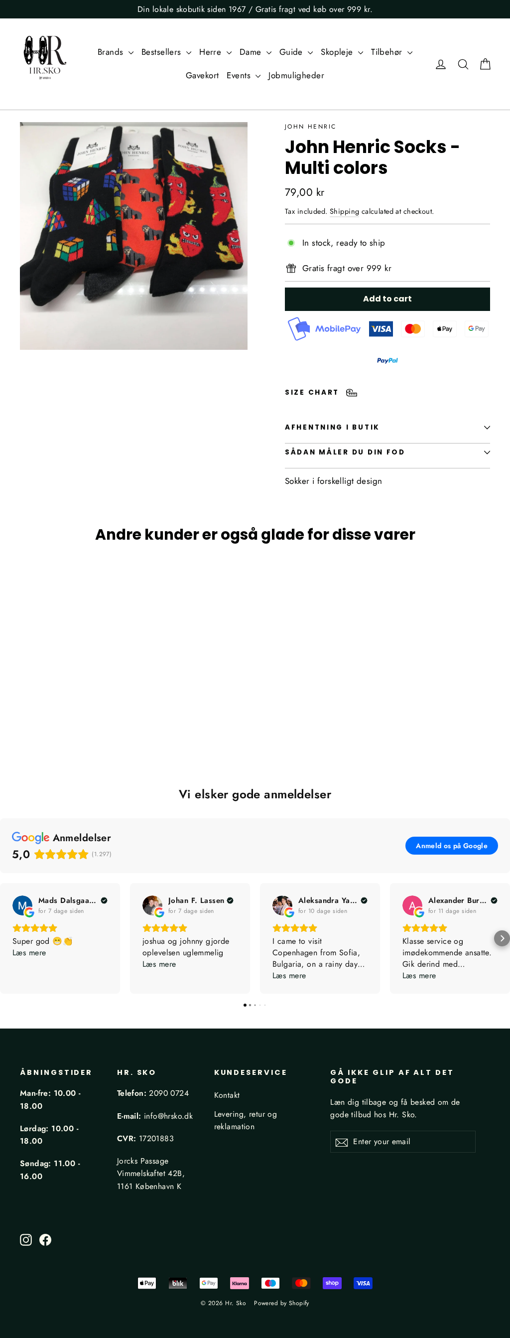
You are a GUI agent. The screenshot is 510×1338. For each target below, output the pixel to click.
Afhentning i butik (332, 427)
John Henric (310, 126)
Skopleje (338, 52)
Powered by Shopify (281, 1303)
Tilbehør (388, 52)
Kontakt (227, 1095)
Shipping (344, 211)
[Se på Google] (22, 905)
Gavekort (202, 75)
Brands (112, 52)
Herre (211, 52)
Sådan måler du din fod (345, 452)
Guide (292, 52)
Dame (252, 52)
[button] (8, 938)
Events (240, 75)
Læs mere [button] (29, 952)
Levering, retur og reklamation (245, 1120)
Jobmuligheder (296, 75)
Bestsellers (162, 52)
